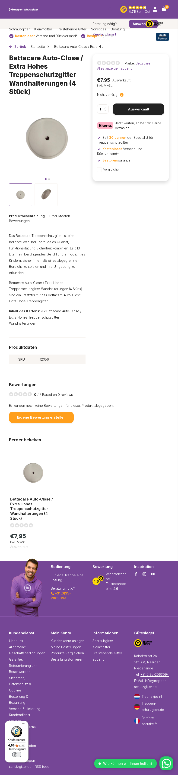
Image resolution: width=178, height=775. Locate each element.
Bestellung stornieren (67, 659)
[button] (46, 179)
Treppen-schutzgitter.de (153, 706)
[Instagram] (144, 574)
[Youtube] (153, 574)
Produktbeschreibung (27, 216)
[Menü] (22, 724)
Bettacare (143, 63)
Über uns (16, 641)
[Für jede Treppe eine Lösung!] (23, 9)
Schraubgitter (19, 29)
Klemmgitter (43, 29)
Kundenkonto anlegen (68, 641)
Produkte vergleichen (67, 653)
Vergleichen (112, 169)
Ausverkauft (138, 109)
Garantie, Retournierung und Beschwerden (23, 665)
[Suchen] (110, 9)
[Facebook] (136, 574)
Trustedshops (116, 584)
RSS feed (42, 767)
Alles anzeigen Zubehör (115, 68)
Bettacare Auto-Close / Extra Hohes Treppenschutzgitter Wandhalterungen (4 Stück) (31, 509)
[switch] (16, 754)
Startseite (38, 46)
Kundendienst (19, 715)
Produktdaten (59, 216)
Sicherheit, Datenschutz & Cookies (20, 684)
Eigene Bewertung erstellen (41, 417)
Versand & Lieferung (24, 709)
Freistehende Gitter (71, 29)
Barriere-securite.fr (149, 721)
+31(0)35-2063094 (154, 674)
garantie (116, 160)
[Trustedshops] (157, 24)
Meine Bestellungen (66, 647)
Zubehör (99, 659)
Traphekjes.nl (152, 696)
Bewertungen (19, 221)
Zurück (19, 46)
